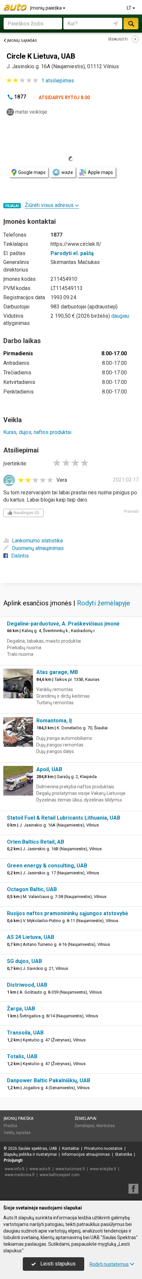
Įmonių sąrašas (22, 41)
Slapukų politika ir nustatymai (30, 1154)
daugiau (120, 316)
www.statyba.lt (103, 1169)
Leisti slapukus (57, 1264)
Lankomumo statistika (37, 541)
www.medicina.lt (20, 1175)
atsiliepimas (57, 80)
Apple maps (100, 172)
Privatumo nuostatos (103, 1148)
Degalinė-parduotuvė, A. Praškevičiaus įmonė (63, 624)
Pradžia (10, 1125)
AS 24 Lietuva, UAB (30, 937)
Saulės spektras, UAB (37, 1148)
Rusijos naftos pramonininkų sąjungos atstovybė (67, 913)
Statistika (123, 1154)
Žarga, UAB (21, 1008)
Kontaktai (70, 1148)
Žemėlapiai (85, 1118)
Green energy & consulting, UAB (47, 865)
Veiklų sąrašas (17, 1132)
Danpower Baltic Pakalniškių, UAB (48, 1080)
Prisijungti (13, 1160)
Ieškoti (131, 23)
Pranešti (131, 511)
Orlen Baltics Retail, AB (35, 842)
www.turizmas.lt (70, 1169)
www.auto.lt (40, 1169)
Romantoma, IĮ (54, 720)
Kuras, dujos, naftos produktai (37, 432)
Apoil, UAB (49, 769)
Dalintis (20, 556)
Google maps (32, 172)
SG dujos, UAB (24, 961)
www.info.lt (14, 1169)
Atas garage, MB (57, 672)
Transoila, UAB (25, 1033)
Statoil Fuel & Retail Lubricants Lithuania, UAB (63, 818)
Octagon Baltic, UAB (32, 889)
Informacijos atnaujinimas (86, 1154)
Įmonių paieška (46, 8)
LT (129, 8)
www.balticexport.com (60, 1175)
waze (67, 172)
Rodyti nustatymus (109, 1264)
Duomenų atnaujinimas (38, 548)
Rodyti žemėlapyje (103, 603)
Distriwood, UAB (27, 985)
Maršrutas (105, 1125)
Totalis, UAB (22, 1056)
